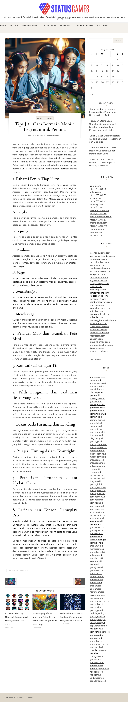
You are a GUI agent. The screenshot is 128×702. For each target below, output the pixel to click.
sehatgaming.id (97, 622)
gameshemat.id (97, 552)
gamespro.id (96, 638)
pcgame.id (95, 469)
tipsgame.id (95, 481)
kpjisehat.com (96, 311)
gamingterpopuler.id (100, 632)
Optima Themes (26, 697)
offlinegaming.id (98, 463)
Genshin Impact (31, 25)
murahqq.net (96, 204)
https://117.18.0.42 (98, 201)
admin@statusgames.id (52, 135)
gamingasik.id (96, 500)
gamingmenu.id (98, 497)
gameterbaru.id (97, 420)
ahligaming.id (96, 546)
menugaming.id (98, 515)
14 (113, 71)
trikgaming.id (96, 438)
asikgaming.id (96, 521)
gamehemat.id (97, 558)
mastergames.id (97, 595)
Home (3, 25)
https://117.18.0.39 (98, 195)
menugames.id (97, 549)
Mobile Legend (84, 25)
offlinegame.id (97, 460)
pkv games (95, 359)
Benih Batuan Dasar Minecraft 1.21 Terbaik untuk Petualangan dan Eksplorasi (105, 139)
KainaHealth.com (98, 330)
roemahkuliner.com (100, 262)
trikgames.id (96, 426)
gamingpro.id (96, 610)
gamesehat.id (96, 666)
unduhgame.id (97, 678)
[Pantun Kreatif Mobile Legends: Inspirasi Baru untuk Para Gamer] (10, 581)
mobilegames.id (97, 404)
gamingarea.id (97, 506)
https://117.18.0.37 (98, 220)
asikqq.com (95, 186)
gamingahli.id (96, 503)
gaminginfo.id (96, 484)
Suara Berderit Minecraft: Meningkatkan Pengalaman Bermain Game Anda (103, 112)
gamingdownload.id (100, 601)
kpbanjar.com (96, 317)
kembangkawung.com (101, 302)
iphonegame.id (97, 451)
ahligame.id (95, 586)
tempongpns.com (99, 259)
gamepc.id (95, 395)
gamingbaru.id (97, 604)
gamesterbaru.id (98, 414)
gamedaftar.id (97, 662)
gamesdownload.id (99, 644)
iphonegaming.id (98, 454)
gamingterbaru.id (98, 447)
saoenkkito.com (97, 265)
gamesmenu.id (97, 524)
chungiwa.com (97, 305)
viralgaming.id (96, 629)
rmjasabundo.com (99, 296)
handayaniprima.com (100, 268)
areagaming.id (97, 518)
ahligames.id (96, 555)
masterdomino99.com (101, 217)
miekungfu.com (98, 290)
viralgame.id (96, 675)
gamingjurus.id (97, 493)
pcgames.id (95, 472)
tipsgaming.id (96, 435)
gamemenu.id (97, 570)
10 (92, 71)
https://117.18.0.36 (98, 189)
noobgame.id (96, 672)
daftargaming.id (98, 619)
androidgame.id (97, 377)
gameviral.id (96, 659)
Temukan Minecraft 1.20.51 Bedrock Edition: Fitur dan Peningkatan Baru (102, 150)
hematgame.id (97, 592)
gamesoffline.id (97, 411)
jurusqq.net (96, 198)
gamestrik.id (96, 423)
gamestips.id (96, 417)
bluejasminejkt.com (99, 283)
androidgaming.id (98, 383)
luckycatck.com (98, 274)
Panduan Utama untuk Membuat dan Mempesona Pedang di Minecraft (102, 162)
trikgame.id (95, 380)
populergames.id (98, 650)
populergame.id (98, 681)
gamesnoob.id (97, 635)
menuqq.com (96, 235)
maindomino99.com (99, 210)
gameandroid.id (97, 386)
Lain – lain (50, 25)
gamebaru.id (96, 653)
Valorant (102, 25)
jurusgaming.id (97, 512)
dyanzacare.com (98, 348)
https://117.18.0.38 (98, 214)
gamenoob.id (96, 647)
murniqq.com (96, 232)
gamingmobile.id (98, 432)
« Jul (92, 94)
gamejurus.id (96, 567)
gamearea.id (96, 583)
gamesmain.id (96, 533)
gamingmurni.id (98, 490)
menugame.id (97, 598)
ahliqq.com (95, 192)
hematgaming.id (98, 540)
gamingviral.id (96, 607)
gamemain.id (96, 564)
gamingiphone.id (98, 429)
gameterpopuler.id (99, 669)
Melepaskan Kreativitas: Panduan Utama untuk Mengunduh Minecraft (71, 617)
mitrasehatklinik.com (100, 314)
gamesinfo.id (96, 401)
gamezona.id (96, 573)
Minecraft (66, 25)
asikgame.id (95, 589)
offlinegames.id (97, 398)
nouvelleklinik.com (99, 326)
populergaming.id (99, 626)
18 (97, 77)
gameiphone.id (97, 389)
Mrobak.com (96, 286)
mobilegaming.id (98, 457)
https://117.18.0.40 (98, 226)
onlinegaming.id (98, 466)
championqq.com (98, 223)
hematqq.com (97, 229)
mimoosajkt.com (98, 299)
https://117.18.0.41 (98, 207)
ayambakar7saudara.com (102, 256)
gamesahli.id (96, 537)
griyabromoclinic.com (100, 351)
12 (103, 71)
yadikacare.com (97, 336)
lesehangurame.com (100, 253)
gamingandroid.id (98, 444)
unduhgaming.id (98, 613)
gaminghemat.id (98, 487)
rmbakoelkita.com (99, 277)
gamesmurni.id (97, 527)
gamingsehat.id (97, 616)
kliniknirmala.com (98, 323)
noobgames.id (97, 656)
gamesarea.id (96, 580)
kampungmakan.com (100, 271)
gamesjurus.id (97, 530)
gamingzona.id (97, 509)
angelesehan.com (98, 280)
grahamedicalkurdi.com (101, 345)
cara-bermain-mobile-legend (19, 570)
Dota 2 (14, 25)
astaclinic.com (96, 339)
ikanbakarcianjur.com (100, 308)
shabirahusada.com (99, 333)
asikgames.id (96, 561)
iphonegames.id (97, 392)
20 (107, 77)
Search (117, 40)
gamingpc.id (96, 441)
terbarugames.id (98, 478)
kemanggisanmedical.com (103, 320)
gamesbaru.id (96, 641)
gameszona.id (96, 543)
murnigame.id (97, 576)
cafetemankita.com (99, 293)
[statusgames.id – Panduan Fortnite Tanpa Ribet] (64, 9)
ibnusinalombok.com (100, 342)
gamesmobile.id (97, 408)
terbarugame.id (97, 475)
